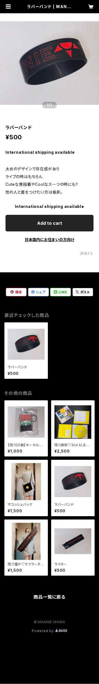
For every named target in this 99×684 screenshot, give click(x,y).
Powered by (43, 631)
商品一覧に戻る (49, 597)
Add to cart (49, 223)
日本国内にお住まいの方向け (49, 239)
